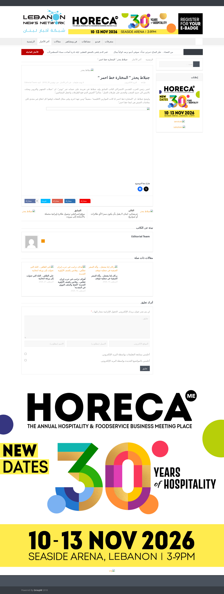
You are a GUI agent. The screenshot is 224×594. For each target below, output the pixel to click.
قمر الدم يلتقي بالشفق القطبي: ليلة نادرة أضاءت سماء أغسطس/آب (77, 52)
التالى (131, 210)
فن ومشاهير (71, 41)
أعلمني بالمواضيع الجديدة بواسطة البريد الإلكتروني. (125, 361)
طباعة (143, 82)
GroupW (38, 590)
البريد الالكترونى (130, 82)
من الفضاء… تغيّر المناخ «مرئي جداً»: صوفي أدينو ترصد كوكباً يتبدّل (143, 52)
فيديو (97, 41)
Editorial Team (31, 82)
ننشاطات (86, 41)
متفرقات (109, 41)
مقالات (57, 41)
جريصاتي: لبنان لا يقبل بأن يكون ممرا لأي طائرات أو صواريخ (114, 215)
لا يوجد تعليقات (78, 82)
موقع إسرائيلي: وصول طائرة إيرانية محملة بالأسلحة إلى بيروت (65, 215)
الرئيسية (31, 41)
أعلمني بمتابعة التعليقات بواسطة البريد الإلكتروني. (126, 354)
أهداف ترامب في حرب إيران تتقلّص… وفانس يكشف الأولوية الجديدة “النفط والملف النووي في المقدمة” (71, 283)
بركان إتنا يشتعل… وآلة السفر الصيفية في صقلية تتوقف (104, 277)
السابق (78, 210)
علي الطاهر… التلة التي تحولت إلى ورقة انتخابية (40, 277)
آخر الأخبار (44, 41)
